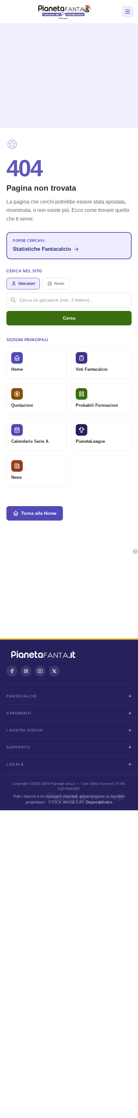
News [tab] (59, 283)
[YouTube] (40, 671)
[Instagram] (26, 671)
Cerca (69, 318)
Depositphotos (99, 802)
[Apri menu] (128, 11)
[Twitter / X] (54, 671)
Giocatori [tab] (26, 283)
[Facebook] (11, 671)
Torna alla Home (38, 513)
